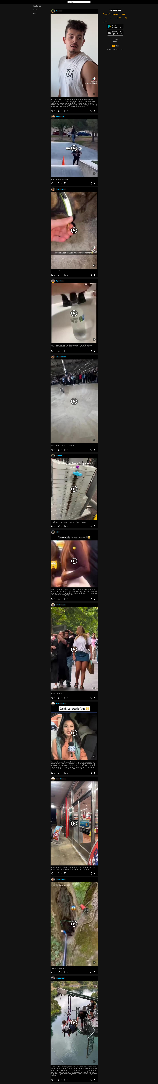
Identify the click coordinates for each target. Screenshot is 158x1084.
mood (105, 21)
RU (117, 45)
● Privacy (115, 39)
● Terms (115, 41)
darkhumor (113, 18)
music (106, 18)
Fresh (35, 14)
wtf (125, 18)
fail (120, 18)
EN (113, 45)
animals (123, 14)
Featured (37, 6)
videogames (115, 14)
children (106, 14)
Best (35, 10)
